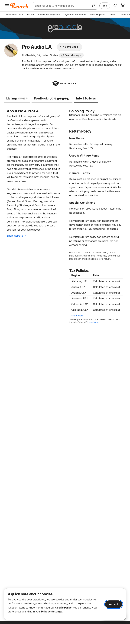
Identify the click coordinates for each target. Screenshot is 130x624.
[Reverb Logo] (19, 5)
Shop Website (15, 235)
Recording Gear (97, 14)
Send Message (73, 55)
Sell (105, 5)
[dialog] (65, 604)
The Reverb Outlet (14, 14)
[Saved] (114, 5)
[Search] (93, 5)
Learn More (93, 322)
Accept (113, 604)
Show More (77, 315)
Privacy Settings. (52, 611)
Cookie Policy (63, 607)
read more (69, 68)
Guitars (30, 14)
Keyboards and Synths (75, 14)
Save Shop (71, 46)
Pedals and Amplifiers (49, 14)
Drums (112, 14)
